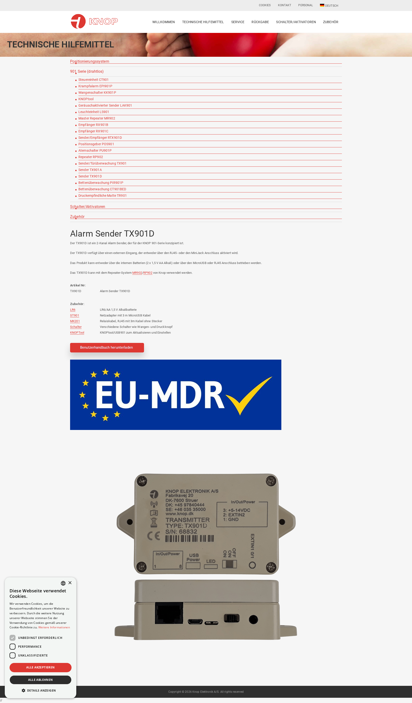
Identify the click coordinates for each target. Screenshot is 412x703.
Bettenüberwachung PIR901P (100, 183)
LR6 (72, 309)
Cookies (265, 5)
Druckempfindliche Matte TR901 (102, 195)
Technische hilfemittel (203, 22)
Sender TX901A (90, 170)
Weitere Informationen (54, 627)
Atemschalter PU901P (95, 150)
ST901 (74, 315)
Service (238, 22)
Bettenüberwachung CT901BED (102, 189)
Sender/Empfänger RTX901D (100, 138)
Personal (305, 5)
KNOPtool (85, 99)
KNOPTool (77, 332)
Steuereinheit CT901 (93, 80)
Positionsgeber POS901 (96, 144)
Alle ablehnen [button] (40, 680)
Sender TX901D (90, 176)
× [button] (70, 583)
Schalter (76, 327)
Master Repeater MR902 (96, 118)
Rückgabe (260, 22)
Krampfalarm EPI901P (95, 86)
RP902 (147, 272)
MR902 (137, 272)
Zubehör (330, 22)
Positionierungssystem (89, 62)
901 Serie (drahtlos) (87, 72)
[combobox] (63, 583)
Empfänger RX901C (93, 131)
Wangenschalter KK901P (97, 92)
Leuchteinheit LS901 (93, 112)
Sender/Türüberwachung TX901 (102, 163)
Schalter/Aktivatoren (296, 22)
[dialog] (40, 637)
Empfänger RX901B (93, 125)
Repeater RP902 (90, 157)
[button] (41, 690)
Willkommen (163, 22)
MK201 (75, 321)
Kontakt (284, 5)
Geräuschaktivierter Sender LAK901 (105, 105)
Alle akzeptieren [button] (40, 667)
